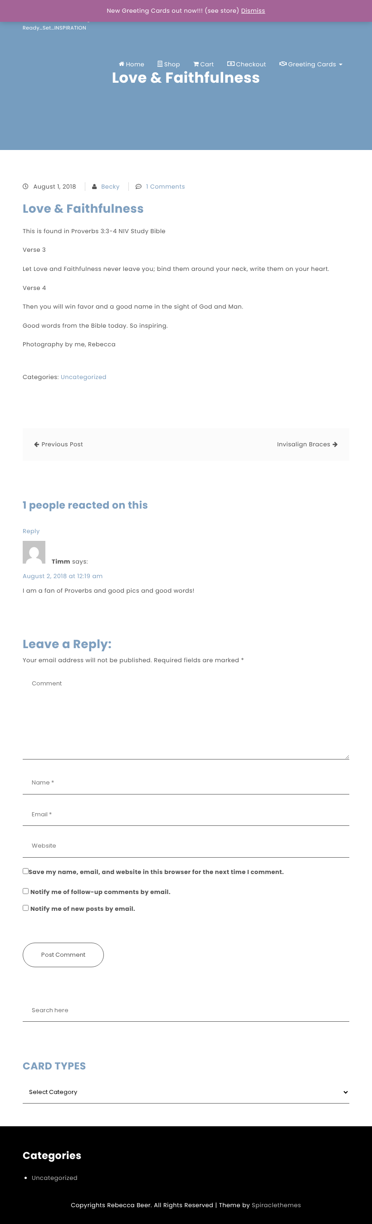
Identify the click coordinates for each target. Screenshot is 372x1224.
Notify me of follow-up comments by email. (100, 892)
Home (135, 64)
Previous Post (62, 444)
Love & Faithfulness (83, 209)
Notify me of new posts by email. (82, 908)
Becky (110, 186)
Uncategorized (84, 377)
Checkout (251, 64)
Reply (31, 531)
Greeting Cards (313, 64)
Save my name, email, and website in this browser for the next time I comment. (156, 872)
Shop (172, 64)
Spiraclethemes (276, 1205)
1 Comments (165, 186)
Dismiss (253, 10)
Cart (207, 64)
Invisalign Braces (303, 444)
